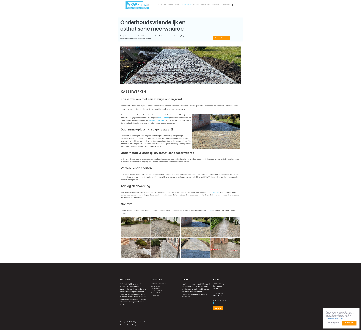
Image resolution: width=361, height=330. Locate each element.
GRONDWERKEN (156, 291)
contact (209, 210)
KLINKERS (196, 5)
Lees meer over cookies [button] (335, 318)
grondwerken (215, 192)
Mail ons (218, 308)
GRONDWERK (205, 5)
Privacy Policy (131, 325)
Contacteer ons (221, 38)
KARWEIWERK (216, 5)
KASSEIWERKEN (186, 5)
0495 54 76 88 (218, 296)
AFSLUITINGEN (155, 295)
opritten (152, 120)
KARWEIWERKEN (156, 293)
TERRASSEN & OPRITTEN (172, 5)
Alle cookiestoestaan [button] (349, 323)
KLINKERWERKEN (156, 288)
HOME (160, 5)
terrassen (160, 120)
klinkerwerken (163, 118)
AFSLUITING (226, 5)
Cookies (122, 325)
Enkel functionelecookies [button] (333, 323)
